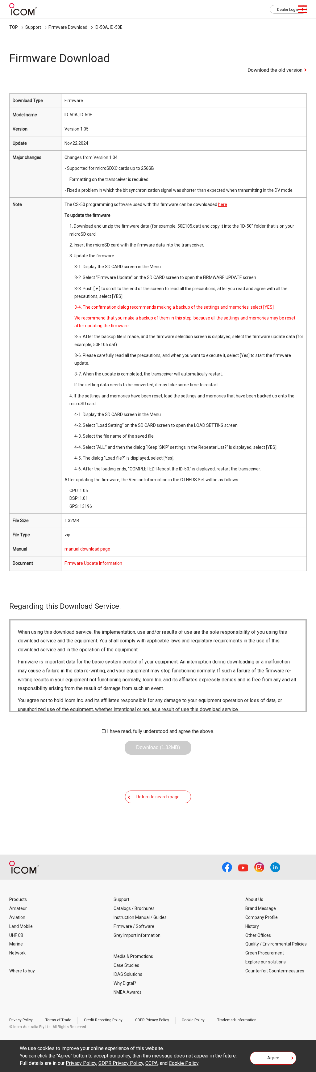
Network (17, 952)
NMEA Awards (128, 992)
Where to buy (22, 970)
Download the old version (274, 70)
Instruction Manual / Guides (140, 917)
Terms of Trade (58, 1020)
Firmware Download (67, 27)
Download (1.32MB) (158, 747)
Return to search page (158, 796)
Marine (16, 943)
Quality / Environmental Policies (276, 943)
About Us (254, 899)
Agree (273, 1057)
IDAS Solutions (128, 974)
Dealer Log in (288, 9)
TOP (13, 27)
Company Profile (261, 917)
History (252, 926)
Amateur (18, 908)
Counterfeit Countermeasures (274, 970)
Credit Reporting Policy (103, 1020)
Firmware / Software (134, 926)
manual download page (87, 549)
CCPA (151, 1063)
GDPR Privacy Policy (152, 1020)
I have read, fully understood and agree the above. (160, 731)
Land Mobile (21, 926)
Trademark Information (236, 1020)
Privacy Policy (21, 1020)
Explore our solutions (265, 961)
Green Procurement (264, 952)
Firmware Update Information (93, 563)
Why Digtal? (125, 983)
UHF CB (16, 935)
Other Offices (258, 935)
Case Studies (126, 965)
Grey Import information (137, 935)
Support (33, 27)
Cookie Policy (193, 1020)
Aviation (17, 917)
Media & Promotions (133, 956)
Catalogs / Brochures (134, 908)
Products (18, 899)
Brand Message (260, 908)
